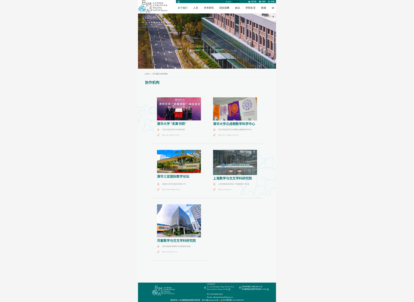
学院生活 (250, 7)
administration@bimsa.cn (223, 297)
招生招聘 (224, 7)
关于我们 (183, 7)
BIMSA (147, 74)
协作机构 (164, 74)
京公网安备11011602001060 (233, 300)
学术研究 (209, 7)
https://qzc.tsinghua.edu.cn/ (170, 135)
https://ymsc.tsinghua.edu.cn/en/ (228, 135)
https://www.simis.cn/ (224, 189)
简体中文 (236, 2)
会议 (237, 7)
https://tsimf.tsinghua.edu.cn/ (171, 189)
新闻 (263, 7)
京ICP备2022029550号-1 (211, 300)
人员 (195, 7)
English (228, 2)
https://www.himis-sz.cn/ (169, 252)
